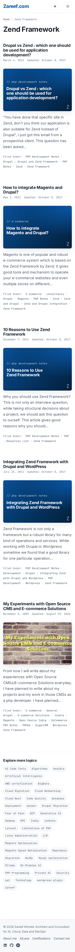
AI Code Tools (15, 768)
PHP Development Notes (42, 156)
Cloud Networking (47, 791)
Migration (12, 858)
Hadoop (10, 820)
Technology (24, 880)
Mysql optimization (53, 858)
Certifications (41, 938)
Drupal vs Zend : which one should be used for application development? (36, 50)
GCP (32, 813)
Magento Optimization (21, 843)
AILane (24, 938)
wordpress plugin (50, 880)
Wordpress (33, 583)
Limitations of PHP (36, 828)
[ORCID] (18, 945)
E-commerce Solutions (34, 715)
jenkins (50, 820)
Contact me (62, 938)
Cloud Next (13, 798)
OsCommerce (59, 720)
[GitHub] (12, 945)
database (58, 798)
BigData (43, 783)
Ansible (58, 768)
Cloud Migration (17, 791)
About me (10, 938)
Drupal (8, 161)
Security (62, 873)
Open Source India (32, 720)
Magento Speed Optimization (26, 850)
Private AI (43, 873)
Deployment (13, 806)
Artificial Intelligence (23, 776)
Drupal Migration (55, 806)
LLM (45, 835)
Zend (19, 166)
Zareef (16, 6)
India (35, 820)
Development (12, 573)
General (52, 710)
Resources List (17, 441)
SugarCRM (41, 725)
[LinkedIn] (5, 945)
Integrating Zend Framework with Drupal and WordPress (35, 464)
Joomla (59, 715)
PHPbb (26, 725)
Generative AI (50, 813)
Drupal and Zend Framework (38, 161)
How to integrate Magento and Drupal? (32, 190)
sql (7, 880)
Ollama (10, 865)
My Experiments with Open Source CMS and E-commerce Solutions (36, 606)
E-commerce (34, 294)
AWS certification (18, 783)
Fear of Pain (14, 813)
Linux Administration (21, 835)
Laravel (10, 828)
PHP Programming (17, 873)
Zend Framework (38, 166)
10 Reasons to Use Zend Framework (26, 332)
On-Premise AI (30, 865)
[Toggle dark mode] (55, 6)
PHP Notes (41, 298)
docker (31, 806)
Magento (23, 298)
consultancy (55, 294)
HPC (22, 820)
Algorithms (40, 768)
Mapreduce (59, 850)
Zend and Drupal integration (45, 303)
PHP (66, 436)
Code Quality (36, 798)
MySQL (29, 858)
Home (6, 19)
